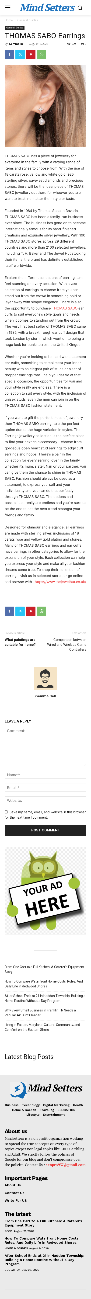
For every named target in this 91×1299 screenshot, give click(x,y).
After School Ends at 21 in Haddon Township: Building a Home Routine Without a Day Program (45, 998)
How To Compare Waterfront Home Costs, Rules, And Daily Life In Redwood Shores (44, 983)
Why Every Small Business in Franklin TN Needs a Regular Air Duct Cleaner (40, 1012)
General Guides (27, 20)
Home (9, 20)
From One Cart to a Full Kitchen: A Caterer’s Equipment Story (44, 969)
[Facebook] (9, 54)
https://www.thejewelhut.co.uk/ (60, 582)
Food (8, 1231)
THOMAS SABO (64, 308)
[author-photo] (45, 689)
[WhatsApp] (41, 54)
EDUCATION (13, 1269)
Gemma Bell (17, 43)
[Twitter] (20, 54)
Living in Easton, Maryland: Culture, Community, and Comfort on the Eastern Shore (42, 1027)
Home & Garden (16, 1248)
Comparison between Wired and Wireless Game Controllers (66, 645)
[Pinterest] (30, 54)
